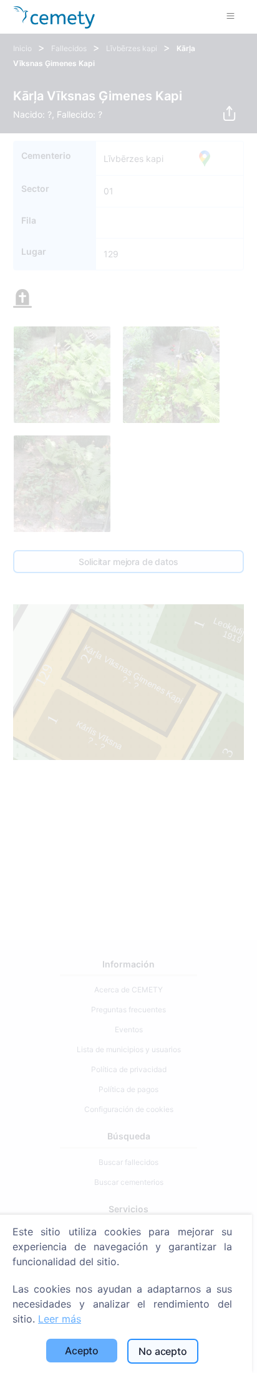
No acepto (162, 1351)
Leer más (59, 1319)
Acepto (82, 1350)
